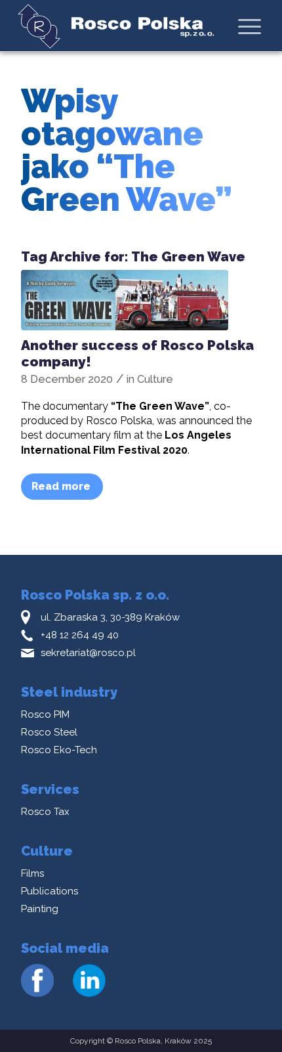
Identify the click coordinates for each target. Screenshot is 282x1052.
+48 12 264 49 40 (80, 635)
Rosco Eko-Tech (59, 750)
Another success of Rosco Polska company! (137, 353)
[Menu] (249, 26)
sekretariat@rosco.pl (88, 653)
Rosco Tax (45, 812)
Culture (155, 379)
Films (32, 873)
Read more (61, 486)
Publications (49, 891)
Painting (39, 909)
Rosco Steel (49, 732)
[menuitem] (249, 26)
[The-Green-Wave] (124, 300)
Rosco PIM (45, 714)
